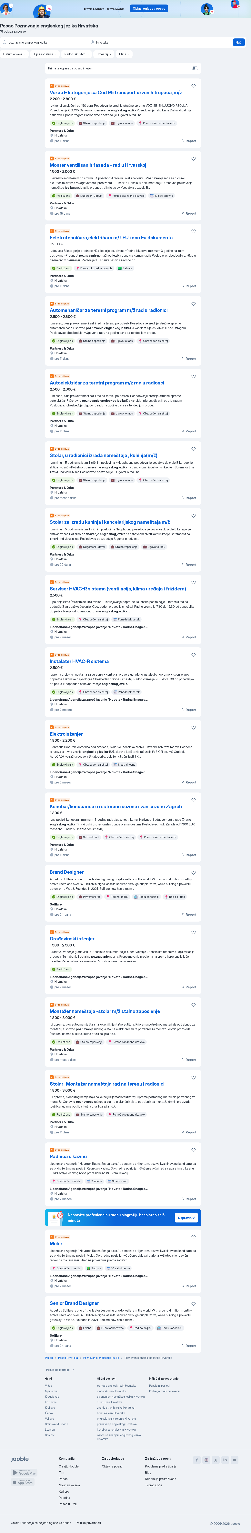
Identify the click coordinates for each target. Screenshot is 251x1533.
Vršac (48, 1385)
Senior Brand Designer (74, 1303)
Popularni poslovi (159, 1385)
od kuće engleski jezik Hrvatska (116, 1385)
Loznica (50, 1429)
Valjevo (49, 1418)
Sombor (49, 1435)
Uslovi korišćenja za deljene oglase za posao (41, 1523)
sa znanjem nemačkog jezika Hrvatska (121, 1396)
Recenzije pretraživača (160, 1479)
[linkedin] (225, 1460)
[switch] (195, 68)
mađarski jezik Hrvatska (111, 1391)
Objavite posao (112, 1466)
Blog (148, 1473)
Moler (56, 1243)
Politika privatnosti (88, 1523)
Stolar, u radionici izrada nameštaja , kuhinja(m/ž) (103, 455)
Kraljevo (50, 1407)
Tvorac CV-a (153, 1485)
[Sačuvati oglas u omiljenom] (193, 86)
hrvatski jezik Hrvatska (111, 1413)
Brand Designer (67, 872)
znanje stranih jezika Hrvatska (116, 1407)
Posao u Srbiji (68, 1504)
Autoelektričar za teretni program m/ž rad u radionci (107, 383)
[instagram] (206, 1460)
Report (191, 141)
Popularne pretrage (58, 1369)
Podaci (63, 1479)
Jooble (235, 1524)
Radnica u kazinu (68, 1156)
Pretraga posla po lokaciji (164, 1391)
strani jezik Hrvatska (109, 1402)
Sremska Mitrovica (56, 1424)
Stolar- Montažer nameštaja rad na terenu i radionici (107, 1084)
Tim (61, 1473)
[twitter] (216, 1460)
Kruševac (51, 1402)
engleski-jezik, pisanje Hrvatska (116, 1418)
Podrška (64, 1498)
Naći (239, 42)
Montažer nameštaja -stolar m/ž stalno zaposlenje (105, 1011)
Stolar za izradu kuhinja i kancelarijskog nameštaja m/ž (110, 522)
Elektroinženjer (66, 734)
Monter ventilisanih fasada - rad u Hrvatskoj (98, 165)
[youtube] (234, 1460)
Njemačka (51, 1391)
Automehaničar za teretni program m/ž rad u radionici (109, 310)
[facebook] (197, 1460)
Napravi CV (186, 1218)
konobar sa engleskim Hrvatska (116, 1429)
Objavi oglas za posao (149, 8)
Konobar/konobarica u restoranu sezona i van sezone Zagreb (116, 806)
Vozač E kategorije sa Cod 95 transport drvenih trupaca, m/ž (116, 92)
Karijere (64, 1491)
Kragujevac (52, 1396)
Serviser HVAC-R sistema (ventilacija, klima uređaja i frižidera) (118, 589)
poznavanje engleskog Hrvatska (117, 1424)
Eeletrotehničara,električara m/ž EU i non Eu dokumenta (111, 237)
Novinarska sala (69, 1485)
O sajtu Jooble (69, 1466)
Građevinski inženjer (72, 939)
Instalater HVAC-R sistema (79, 661)
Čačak (49, 1413)
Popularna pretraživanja (160, 1466)
